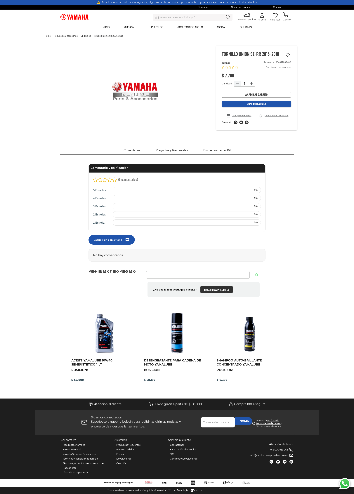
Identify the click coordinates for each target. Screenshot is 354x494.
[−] (237, 84)
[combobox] (185, 17)
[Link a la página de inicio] (49, 36)
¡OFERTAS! (245, 27)
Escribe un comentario (278, 67)
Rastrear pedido (247, 19)
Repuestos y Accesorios (66, 36)
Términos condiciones (268, 426)
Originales (86, 36)
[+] (251, 84)
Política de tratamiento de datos (268, 422)
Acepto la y (269, 423)
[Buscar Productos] (227, 17)
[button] (135, 91)
